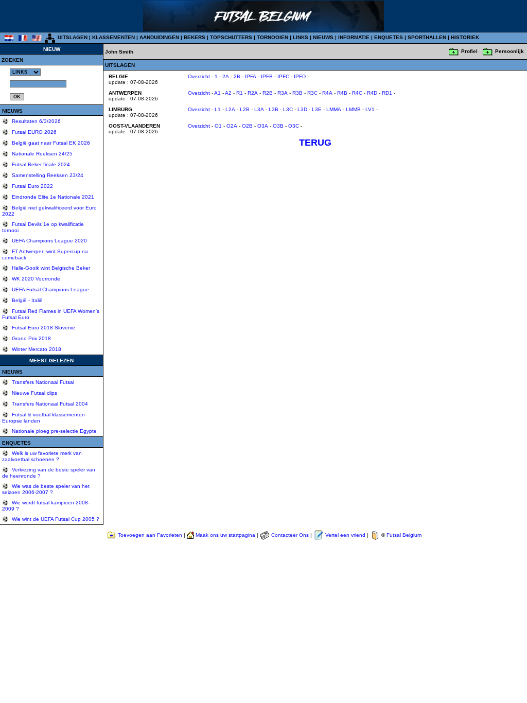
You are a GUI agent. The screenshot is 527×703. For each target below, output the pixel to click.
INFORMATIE (354, 37)
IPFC (283, 76)
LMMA (333, 109)
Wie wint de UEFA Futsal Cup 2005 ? (54, 519)
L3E (317, 109)
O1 (218, 126)
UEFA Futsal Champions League (49, 289)
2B (237, 76)
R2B (267, 93)
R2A (253, 93)
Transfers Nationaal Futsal (42, 382)
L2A (230, 109)
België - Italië (26, 300)
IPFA (250, 76)
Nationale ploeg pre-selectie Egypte (53, 431)
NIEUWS (323, 37)
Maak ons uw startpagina (225, 535)
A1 (217, 93)
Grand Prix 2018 (30, 338)
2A (225, 76)
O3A (262, 126)
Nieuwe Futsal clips (33, 393)
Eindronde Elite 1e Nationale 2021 (52, 197)
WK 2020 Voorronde (35, 279)
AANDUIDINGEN (159, 37)
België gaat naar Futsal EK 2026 (50, 143)
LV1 (370, 109)
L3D (302, 109)
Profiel (469, 51)
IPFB (267, 76)
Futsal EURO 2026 (33, 132)
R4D (372, 93)
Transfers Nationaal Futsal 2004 (49, 404)
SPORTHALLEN (427, 37)
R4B (342, 93)
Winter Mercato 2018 (35, 349)
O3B (278, 126)
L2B (245, 109)
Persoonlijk (509, 51)
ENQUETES (388, 37)
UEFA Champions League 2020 (48, 240)
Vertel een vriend (345, 535)
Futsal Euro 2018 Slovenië (42, 327)
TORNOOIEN (272, 37)
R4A (327, 93)
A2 (228, 93)
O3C (293, 126)
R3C (312, 93)
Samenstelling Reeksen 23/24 (46, 175)
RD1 (387, 93)
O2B (247, 126)
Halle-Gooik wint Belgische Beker (50, 268)
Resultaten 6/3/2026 (35, 121)
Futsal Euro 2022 (31, 186)
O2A (231, 126)
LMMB (353, 109)
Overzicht (199, 76)
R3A (282, 93)
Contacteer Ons (290, 535)
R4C (357, 93)
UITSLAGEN (72, 37)
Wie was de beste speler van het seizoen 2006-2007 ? (46, 489)
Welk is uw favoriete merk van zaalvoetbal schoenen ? (42, 456)
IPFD (300, 76)
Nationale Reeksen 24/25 (41, 153)
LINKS (300, 37)
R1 (239, 93)
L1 (218, 109)
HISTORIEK (465, 37)
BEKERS (194, 37)
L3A (259, 109)
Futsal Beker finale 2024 (40, 164)
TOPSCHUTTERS (231, 37)
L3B (273, 109)
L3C (288, 109)
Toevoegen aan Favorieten (150, 535)
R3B (297, 93)
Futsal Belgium (404, 535)
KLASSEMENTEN (113, 37)
